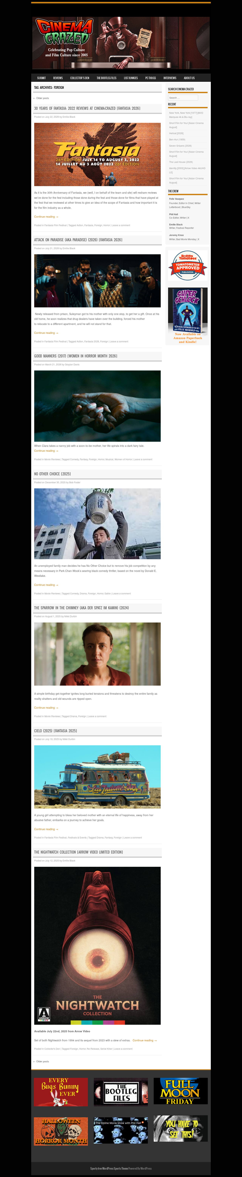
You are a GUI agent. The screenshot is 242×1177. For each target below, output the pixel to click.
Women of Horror (123, 459)
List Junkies (131, 78)
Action (80, 225)
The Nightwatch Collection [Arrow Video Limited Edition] (79, 852)
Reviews (58, 78)
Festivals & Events (77, 837)
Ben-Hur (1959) (177, 139)
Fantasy (84, 459)
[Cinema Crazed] (121, 68)
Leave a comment (121, 225)
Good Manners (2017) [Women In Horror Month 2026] (75, 356)
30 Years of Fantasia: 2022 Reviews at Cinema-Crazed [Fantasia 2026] (87, 108)
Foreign (98, 225)
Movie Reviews (52, 459)
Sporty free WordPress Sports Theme (109, 1168)
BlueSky (186, 207)
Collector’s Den (79, 78)
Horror (106, 225)
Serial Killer (106, 1048)
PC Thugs (150, 78)
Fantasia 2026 (91, 341)
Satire (108, 593)
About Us (189, 78)
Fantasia (88, 225)
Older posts (41, 98)
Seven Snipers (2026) (180, 145)
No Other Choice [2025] (52, 473)
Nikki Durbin (70, 616)
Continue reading (46, 216)
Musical (109, 459)
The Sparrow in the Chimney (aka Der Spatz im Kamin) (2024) (81, 607)
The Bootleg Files (106, 78)
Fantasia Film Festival (55, 225)
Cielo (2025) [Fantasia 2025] (55, 730)
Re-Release (93, 1048)
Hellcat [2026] (176, 133)
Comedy (74, 459)
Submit (41, 78)
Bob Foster (74, 482)
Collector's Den (52, 1048)
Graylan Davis (72, 364)
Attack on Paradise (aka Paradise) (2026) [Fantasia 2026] (78, 239)
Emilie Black (69, 116)
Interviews (170, 78)
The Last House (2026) (181, 161)
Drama (83, 593)
